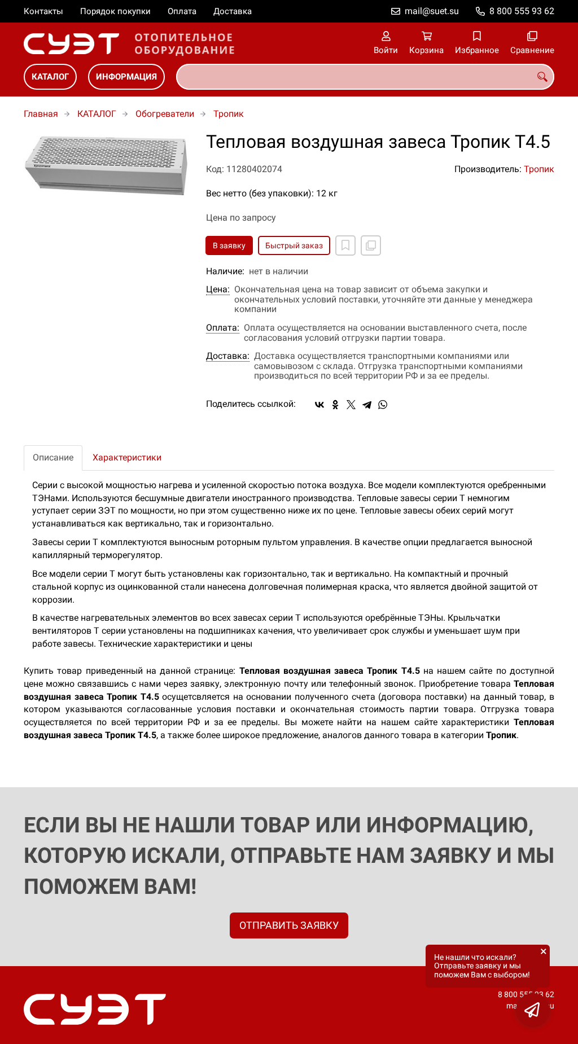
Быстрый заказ (294, 245)
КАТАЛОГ (50, 77)
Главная (41, 113)
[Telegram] (367, 404)
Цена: (218, 289)
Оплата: (222, 328)
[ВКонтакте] (319, 404)
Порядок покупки (115, 11)
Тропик (228, 113)
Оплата (182, 11)
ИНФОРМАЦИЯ (126, 77)
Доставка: (227, 356)
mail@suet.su (432, 11)
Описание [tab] (53, 457)
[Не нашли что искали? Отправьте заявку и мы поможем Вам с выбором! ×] (533, 1010)
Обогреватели (164, 113)
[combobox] (365, 77)
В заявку (229, 245)
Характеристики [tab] (127, 457)
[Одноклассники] (335, 404)
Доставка (232, 11)
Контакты (43, 11)
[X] (351, 404)
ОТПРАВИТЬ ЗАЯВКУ (289, 925)
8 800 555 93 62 (521, 11)
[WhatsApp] (382, 404)
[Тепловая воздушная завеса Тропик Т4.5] (106, 165)
